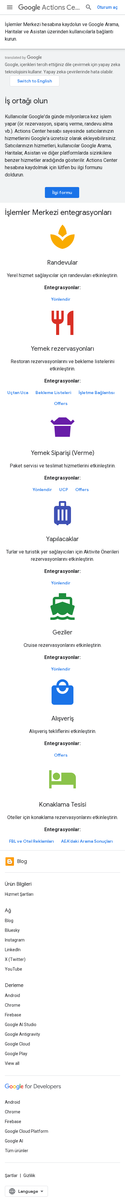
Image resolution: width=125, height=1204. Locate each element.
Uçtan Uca (17, 392)
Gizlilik (29, 1175)
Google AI (14, 1141)
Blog (9, 920)
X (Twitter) (15, 959)
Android (12, 995)
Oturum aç (107, 7)
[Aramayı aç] (88, 7)
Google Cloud (17, 1044)
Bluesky (12, 930)
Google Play (16, 1053)
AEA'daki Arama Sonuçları (87, 841)
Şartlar (11, 1175)
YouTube (13, 969)
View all (12, 1063)
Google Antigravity (22, 1034)
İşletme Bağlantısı (96, 392)
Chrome (12, 1005)
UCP (63, 489)
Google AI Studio (20, 1024)
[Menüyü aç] (10, 7)
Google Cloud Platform (26, 1131)
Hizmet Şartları (19, 894)
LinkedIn (13, 949)
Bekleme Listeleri (53, 392)
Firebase (13, 1014)
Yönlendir (60, 299)
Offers (61, 403)
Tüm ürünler (16, 1150)
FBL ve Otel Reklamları (31, 841)
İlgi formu (62, 192)
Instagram (15, 940)
